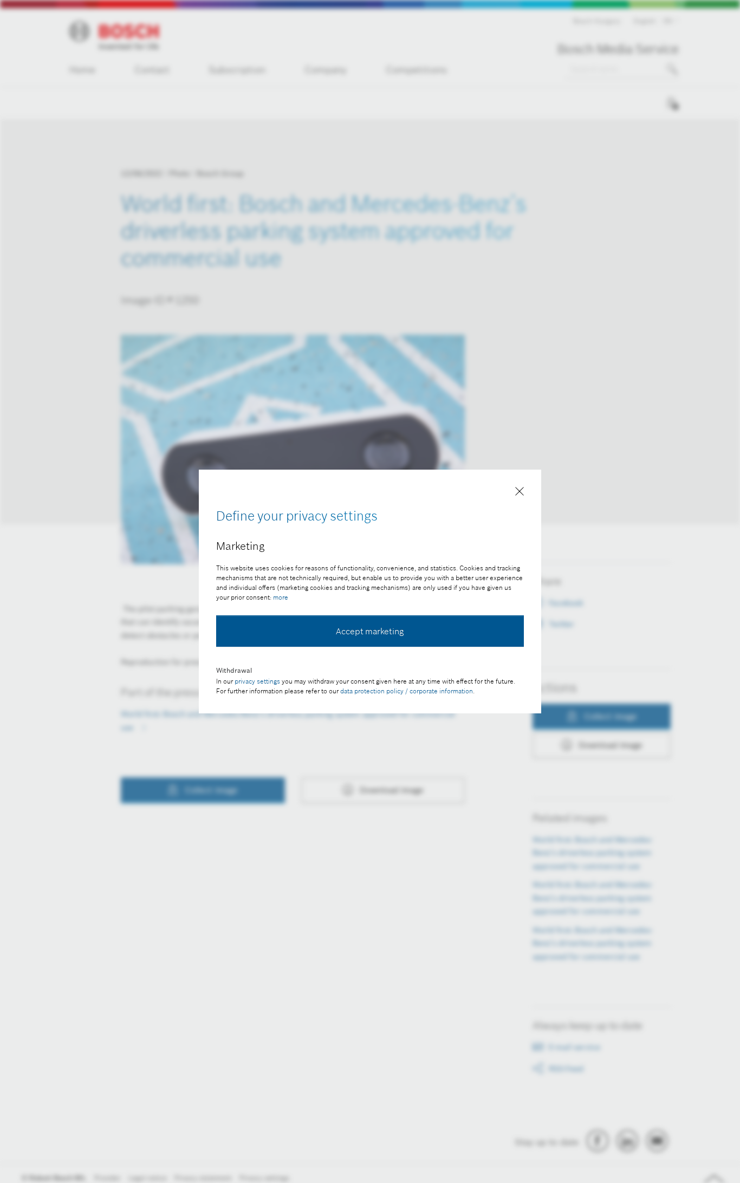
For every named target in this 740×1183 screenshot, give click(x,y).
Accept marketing (370, 631)
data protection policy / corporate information (406, 691)
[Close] (519, 493)
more (280, 597)
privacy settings (257, 681)
